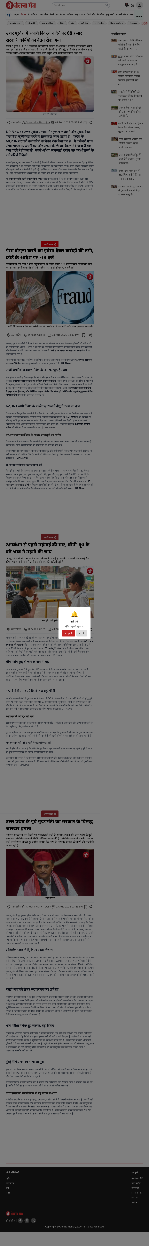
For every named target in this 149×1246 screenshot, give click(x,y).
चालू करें (68, 633)
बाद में (81, 633)
